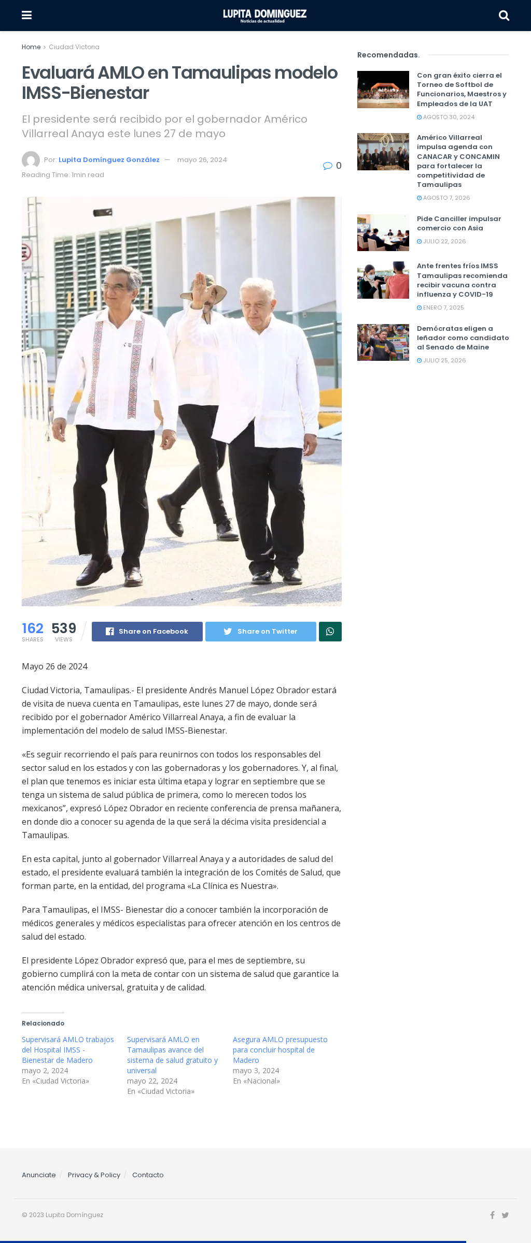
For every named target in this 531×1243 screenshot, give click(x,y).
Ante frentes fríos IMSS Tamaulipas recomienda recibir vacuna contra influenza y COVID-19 (462, 280)
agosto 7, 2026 (446, 198)
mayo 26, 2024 (202, 160)
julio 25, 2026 (444, 360)
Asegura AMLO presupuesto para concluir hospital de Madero (280, 1049)
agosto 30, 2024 (448, 117)
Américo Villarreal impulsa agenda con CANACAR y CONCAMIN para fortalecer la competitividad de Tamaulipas (458, 161)
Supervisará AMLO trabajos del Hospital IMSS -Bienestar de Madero (68, 1049)
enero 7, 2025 (443, 307)
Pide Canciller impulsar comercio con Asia (459, 223)
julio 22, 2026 (444, 241)
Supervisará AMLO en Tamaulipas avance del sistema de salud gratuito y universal (172, 1054)
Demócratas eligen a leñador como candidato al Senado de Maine (463, 338)
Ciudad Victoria (74, 46)
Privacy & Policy (94, 1175)
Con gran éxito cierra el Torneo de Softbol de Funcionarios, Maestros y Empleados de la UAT (462, 89)
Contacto (148, 1175)
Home (31, 46)
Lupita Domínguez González (109, 160)
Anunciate (39, 1175)
